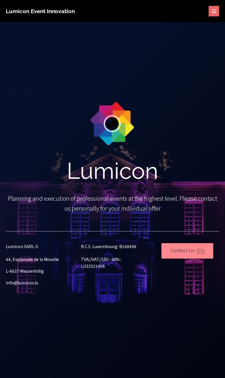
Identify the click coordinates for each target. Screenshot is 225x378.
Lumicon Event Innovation (40, 11)
